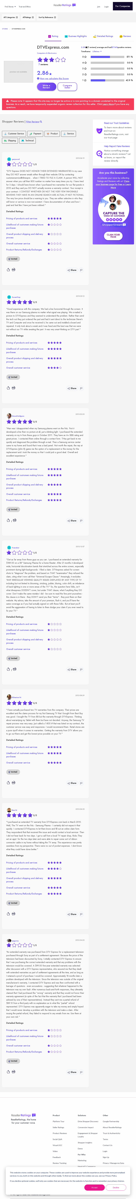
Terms (105, 1139)
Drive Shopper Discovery (88, 1121)
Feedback (57, 1157)
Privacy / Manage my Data (113, 1163)
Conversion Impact (86, 1127)
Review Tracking (59, 1163)
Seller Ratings (58, 1127)
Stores (5, 29)
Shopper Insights (85, 1142)
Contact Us (107, 1145)
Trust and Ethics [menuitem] (25, 6)
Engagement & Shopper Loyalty (88, 1135)
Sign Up (106, 1157)
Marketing (82, 1160)
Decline (116, 1187)
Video (55, 1151)
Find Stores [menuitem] (9, 6)
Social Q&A (57, 1139)
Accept (95, 1187)
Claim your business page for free (112, 183)
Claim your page (113, 235)
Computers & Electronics (47, 53)
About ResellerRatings (112, 1127)
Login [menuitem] (106, 6)
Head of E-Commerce (86, 1166)
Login (105, 1151)
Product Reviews (60, 1133)
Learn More (108, 104)
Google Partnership (111, 1121)
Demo (80, 1148)
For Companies (123, 6)
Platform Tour (58, 1121)
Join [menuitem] (98, 6)
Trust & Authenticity (111, 1133)
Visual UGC (57, 1145)
